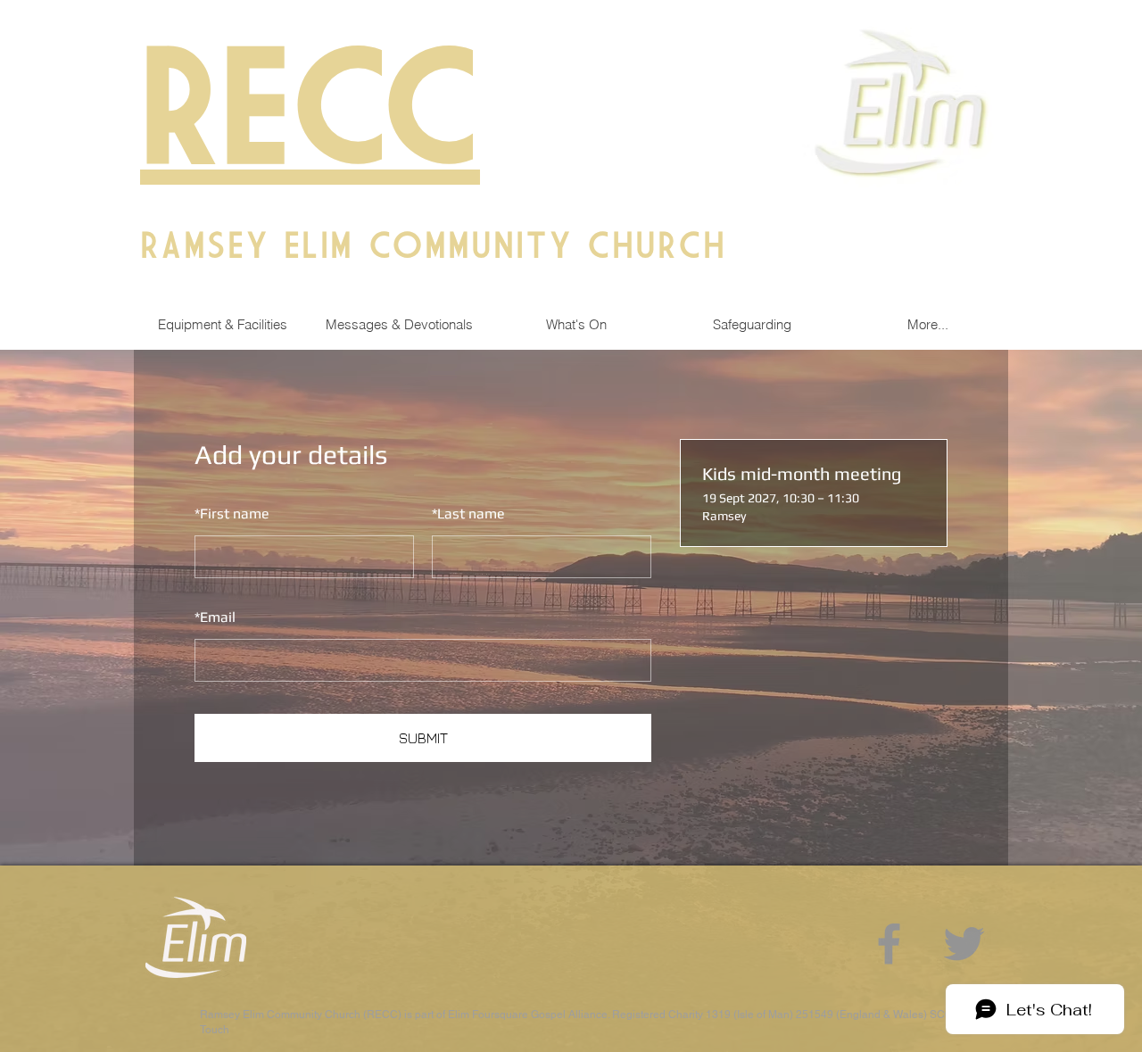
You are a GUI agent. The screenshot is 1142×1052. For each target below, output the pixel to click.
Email (215, 617)
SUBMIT (423, 738)
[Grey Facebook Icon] (889, 943)
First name (231, 513)
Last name (468, 513)
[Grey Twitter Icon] (964, 943)
